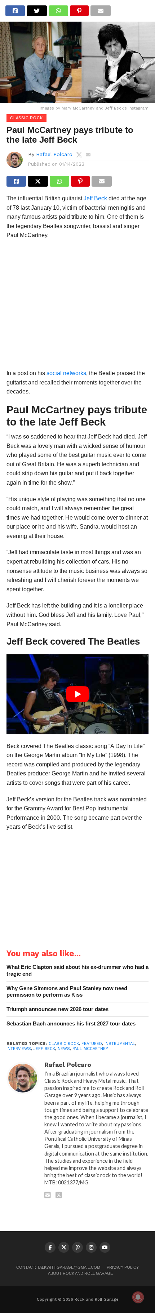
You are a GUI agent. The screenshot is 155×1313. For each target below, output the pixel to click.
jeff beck (44, 1048)
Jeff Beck (95, 198)
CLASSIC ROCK (64, 1043)
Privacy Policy (123, 1267)
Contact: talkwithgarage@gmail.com (58, 1267)
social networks (66, 373)
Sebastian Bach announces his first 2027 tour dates (71, 1023)
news (64, 1048)
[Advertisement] (77, 306)
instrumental (120, 1043)
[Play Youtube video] (77, 694)
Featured (91, 1043)
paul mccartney (90, 1048)
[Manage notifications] (138, 1297)
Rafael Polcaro (54, 154)
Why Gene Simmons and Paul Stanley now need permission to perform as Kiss (66, 991)
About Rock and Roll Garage (80, 1273)
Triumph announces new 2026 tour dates (57, 1009)
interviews (18, 1048)
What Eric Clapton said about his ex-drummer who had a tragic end (77, 970)
